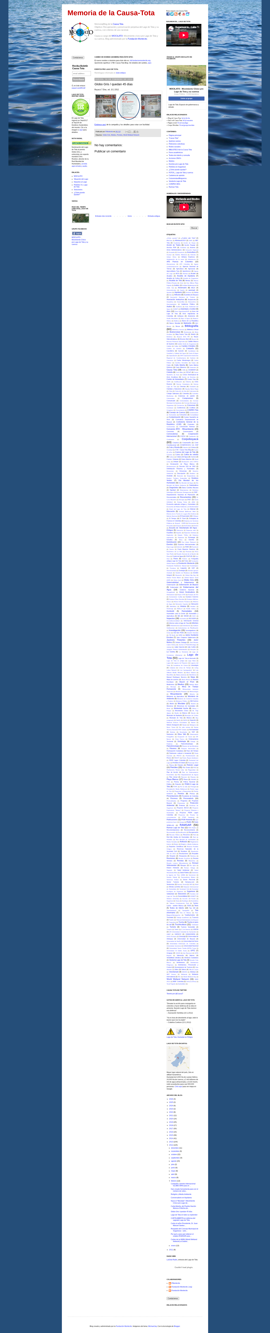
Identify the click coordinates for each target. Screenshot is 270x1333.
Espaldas (170, 532)
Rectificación (182, 832)
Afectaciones (171, 264)
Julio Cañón (191, 647)
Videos (183, 969)
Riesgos (183, 865)
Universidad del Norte (191, 941)
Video (176, 969)
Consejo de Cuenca (177, 412)
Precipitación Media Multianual (177, 789)
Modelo (193, 703)
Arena (196, 292)
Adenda (193, 254)
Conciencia (180, 405)
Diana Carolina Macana (190, 487)
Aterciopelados (171, 304)
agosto (174, 1161)
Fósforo (184, 559)
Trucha (181, 922)
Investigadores (191, 630)
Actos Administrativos (174, 250)
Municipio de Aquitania (174, 715)
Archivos (188, 292)
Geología (182, 570)
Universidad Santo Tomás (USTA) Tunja (182, 948)
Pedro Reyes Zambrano (190, 758)
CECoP (188, 372)
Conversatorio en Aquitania (181, 1198)
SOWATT (193, 896)
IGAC (194, 616)
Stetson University (173, 898)
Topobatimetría (171, 910)
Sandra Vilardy (172, 877)
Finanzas (189, 551)
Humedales (187, 611)
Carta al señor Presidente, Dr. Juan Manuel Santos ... (184, 1224)
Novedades (183, 732)
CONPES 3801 (174, 184)
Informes (195, 623)
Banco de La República (190, 321)
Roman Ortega (189, 868)
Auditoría (179, 306)
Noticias (172, 732)
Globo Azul (177, 580)
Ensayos (178, 525)
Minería (192, 694)
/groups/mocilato (188, 125)
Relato (176, 844)
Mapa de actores (172, 679)
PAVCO (179, 755)
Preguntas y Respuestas (183, 791)
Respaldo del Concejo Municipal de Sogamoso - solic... (184, 1230)
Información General (191, 621)
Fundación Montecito (137, 39)
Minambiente (176, 694)
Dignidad (173, 490)
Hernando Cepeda (182, 604)
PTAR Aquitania (188, 817)
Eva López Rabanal (189, 542)
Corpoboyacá (190, 439)
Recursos (186, 835)
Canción (181, 351)
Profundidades (171, 801)
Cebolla (170, 372)
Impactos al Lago (80, 182)
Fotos (186, 561)
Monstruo (170, 706)
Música (189, 718)
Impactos (171, 618)
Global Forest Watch (174, 577)
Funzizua (173, 568)
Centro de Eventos (188, 377)
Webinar (193, 972)
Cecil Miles (179, 372)
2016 (171, 1132)
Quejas (181, 822)
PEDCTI (176, 758)
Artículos (177, 295)
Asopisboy (170, 302)
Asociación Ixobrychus (175, 300)
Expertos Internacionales (186, 544)
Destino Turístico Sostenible (177, 478)
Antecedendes (171, 290)
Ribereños (192, 861)
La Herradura (183, 652)
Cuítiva (177, 454)
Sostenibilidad (182, 896)
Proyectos (181, 815)
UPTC (193, 951)
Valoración (180, 955)
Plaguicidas (191, 770)
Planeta (193, 777)
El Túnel (183, 518)
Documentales (171, 497)
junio (173, 1168)
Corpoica (176, 442)
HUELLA (180, 608)
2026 (171, 1099)
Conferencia (181, 408)
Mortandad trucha (181, 708)
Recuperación (193, 832)
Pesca (171, 765)
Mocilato (181, 703)
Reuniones (171, 858)
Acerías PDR (171, 247)
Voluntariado (174, 972)
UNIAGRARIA (190, 934)
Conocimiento (180, 410)
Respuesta (183, 856)
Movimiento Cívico (181, 710)
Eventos (170, 544)
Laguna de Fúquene (181, 663)
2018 (171, 1125)
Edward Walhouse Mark (187, 511)
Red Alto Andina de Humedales (178, 837)
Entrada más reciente (103, 216)
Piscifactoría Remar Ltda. (175, 770)
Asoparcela (192, 299)
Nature (193, 722)
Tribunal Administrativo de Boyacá (187, 920)
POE (168, 782)
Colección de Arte (181, 391)
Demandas (170, 471)
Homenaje (170, 608)
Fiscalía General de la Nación (186, 554)
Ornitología (181, 741)
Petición (180, 765)
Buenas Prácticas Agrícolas (176, 341)
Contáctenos (78, 58)
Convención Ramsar (187, 426)
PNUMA (193, 779)
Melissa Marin (193, 684)
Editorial (192, 509)
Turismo (173, 927)
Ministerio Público (181, 701)
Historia (183, 606)
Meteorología (194, 691)
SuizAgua (185, 901)
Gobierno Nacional (187, 590)
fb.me (181, 125)
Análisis (176, 285)
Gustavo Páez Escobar (176, 599)
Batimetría (187, 323)
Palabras (169, 744)
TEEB (189, 905)
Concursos (191, 405)
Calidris (169, 346)
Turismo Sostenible (188, 927)
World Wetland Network (131, 135)
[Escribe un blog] (129, 131)
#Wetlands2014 (180, 240)
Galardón (183, 568)
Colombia (186, 393)
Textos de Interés (177, 908)
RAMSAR (185, 824)
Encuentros (192, 523)
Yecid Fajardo (171, 984)
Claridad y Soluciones (174, 389)
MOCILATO (117, 36)
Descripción (181, 473)
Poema (176, 782)
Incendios (183, 618)
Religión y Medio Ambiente (189, 844)
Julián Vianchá (179, 647)
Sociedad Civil (184, 889)
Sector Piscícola (189, 879)
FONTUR (189, 556)
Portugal (193, 786)
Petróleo (174, 767)
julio (173, 1164)
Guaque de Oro (193, 594)
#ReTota (169, 240)
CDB (183, 370)
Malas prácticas (181, 675)
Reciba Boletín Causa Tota (80, 67)
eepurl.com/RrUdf (78, 88)
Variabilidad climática (174, 957)
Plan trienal (173, 777)
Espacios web (191, 530)
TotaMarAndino (190, 915)
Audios (169, 307)
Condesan (170, 408)
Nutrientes (170, 734)
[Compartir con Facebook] (134, 131)
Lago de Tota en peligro (175, 661)
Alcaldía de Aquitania (186, 276)
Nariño (178, 720)
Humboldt (170, 611)
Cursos (193, 457)
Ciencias (183, 386)
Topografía (185, 910)
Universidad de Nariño (174, 941)
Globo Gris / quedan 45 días (181, 1212)
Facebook (195, 547)
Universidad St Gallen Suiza (177, 950)
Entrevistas (187, 525)
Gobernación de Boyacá (188, 585)
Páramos (173, 748)
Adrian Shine (171, 257)
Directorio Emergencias (183, 492)
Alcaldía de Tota (175, 281)
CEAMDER (192, 370)
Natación (193, 720)
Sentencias (170, 884)
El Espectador (185, 516)
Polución (178, 784)
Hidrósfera (173, 606)
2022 (171, 1112)
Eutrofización (172, 542)
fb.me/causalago (182, 123)
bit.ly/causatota (188, 120)
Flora (168, 556)
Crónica (193, 447)
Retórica (193, 856)
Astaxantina (192, 302)
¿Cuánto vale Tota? (188, 238)
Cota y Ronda (174, 447)
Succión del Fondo (189, 898)
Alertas (187, 280)
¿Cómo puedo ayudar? (79, 194)
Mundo (193, 713)
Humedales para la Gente (176, 613)
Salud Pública (184, 872)
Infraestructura (175, 625)
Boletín (193, 334)
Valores (191, 955)
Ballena (176, 321)
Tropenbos (172, 922)
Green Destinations (187, 592)
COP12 (182, 436)
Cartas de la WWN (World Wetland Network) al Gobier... (184, 1240)
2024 (171, 1106)
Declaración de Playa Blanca (182, 464)
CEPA (168, 382)
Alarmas (185, 273)
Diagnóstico (173, 488)
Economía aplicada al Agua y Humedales (181, 504)
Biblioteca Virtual (192, 329)
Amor (181, 283)
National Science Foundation (177, 722)
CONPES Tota (192, 410)
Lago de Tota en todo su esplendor (184, 1215)
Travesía (195, 917)
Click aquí (178, 1087)
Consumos (183, 415)
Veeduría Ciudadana (191, 957)
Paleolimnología (173, 746)
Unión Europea (171, 936)
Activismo (183, 247)
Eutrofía (191, 540)
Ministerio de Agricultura (175, 696)
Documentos (185, 497)
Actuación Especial (191, 250)
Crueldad (170, 450)
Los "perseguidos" (186, 670)
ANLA (193, 288)
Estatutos (181, 537)
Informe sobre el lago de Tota (179, 623)
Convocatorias (172, 434)
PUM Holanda (186, 820)
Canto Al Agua (193, 353)
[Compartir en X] (132, 131)
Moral (168, 708)
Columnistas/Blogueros (178, 178)
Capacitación (173, 355)
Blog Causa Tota (181, 334)
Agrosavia (191, 269)
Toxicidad (170, 917)
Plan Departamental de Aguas (188, 774)
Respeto (172, 856)
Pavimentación (190, 755)
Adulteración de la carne (175, 259)
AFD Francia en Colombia (180, 262)
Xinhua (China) (191, 981)
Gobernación (171, 585)
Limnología (194, 665)
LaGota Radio (172, 1260)
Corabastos (170, 439)
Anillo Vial (170, 288)
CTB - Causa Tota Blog (183, 450)
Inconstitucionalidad (173, 621)
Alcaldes (169, 276)
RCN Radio (192, 827)
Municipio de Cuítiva (191, 715)
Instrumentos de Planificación (188, 628)
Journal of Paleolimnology (187, 644)
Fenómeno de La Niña (174, 551)
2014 (171, 1138)
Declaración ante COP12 (190, 461)
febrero (174, 1181)
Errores (196, 525)
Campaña (190, 348)
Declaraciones (171, 466)
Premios (119, 135)
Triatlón (171, 920)
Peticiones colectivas (177, 144)
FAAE (187, 547)
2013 (171, 1142)
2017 (171, 1129)
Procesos (174, 798)
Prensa (192, 793)
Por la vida (183, 786)
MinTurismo (194, 701)
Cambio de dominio (174, 348)
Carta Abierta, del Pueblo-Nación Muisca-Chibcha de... (183, 1207)
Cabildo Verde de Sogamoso (186, 344)
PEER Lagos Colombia (177, 760)
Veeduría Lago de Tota (177, 181)
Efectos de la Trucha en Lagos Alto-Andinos (181, 514)
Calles (176, 346)
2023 (171, 1109)
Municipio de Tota (176, 718)
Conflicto (192, 408)
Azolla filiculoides (172, 318)
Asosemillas (180, 302)
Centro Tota (191, 379)
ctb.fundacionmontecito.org (140, 60)
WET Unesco (171, 974)
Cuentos (169, 454)
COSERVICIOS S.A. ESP (189, 445)
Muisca (184, 713)
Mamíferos (192, 675)
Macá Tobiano (191, 672)
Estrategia (191, 537)
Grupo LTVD (181, 594)
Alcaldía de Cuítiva (173, 278)
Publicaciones (172, 820)
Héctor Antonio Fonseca (182, 601)
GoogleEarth (171, 592)
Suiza (177, 901)
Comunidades (184, 401)
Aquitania (178, 292)
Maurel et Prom (186, 682)
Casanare (193, 367)
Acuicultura (191, 252)
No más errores (184, 727)
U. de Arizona (185, 929)
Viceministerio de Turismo (183, 967)
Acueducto (180, 252)
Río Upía (193, 865)
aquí (149, 63)
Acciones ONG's (175, 158)
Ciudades (193, 386)
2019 (171, 1122)
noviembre (175, 1151)
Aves (168, 311)
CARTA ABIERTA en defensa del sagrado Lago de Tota (183, 1219)
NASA (185, 720)
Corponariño (186, 442)
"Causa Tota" (174, 138)
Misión (172, 703)
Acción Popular (189, 245)
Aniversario (182, 288)
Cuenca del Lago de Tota (185, 452)
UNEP (169, 934)
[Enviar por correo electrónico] (126, 131)
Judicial (169, 647)
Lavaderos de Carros (180, 665)
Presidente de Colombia (190, 796)
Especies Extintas (190, 532)
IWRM (180, 635)
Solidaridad (170, 894)
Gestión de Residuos (183, 573)
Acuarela (172, 252)
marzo (173, 1178)
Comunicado (171, 401)
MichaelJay (152, 1326)
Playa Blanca (172, 779)
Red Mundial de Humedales (186, 839)
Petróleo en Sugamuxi (177, 167)
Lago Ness (192, 661)
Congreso (170, 410)
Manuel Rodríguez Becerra (176, 677)
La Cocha (171, 652)
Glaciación (178, 575)
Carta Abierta (179, 365)
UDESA (195, 929)
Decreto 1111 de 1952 (187, 466)
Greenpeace (171, 594)
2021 (171, 1115)
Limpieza (172, 668)
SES (190, 884)
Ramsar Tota (173, 187)
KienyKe (193, 649)
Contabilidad (194, 415)
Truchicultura (180, 924)
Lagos (169, 663)
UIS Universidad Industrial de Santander (182, 932)
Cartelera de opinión (176, 175)
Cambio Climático (188, 346)
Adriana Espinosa (188, 257)
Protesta (182, 805)
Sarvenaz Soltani (173, 879)
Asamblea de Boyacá (191, 295)
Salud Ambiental (183, 870)
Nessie (184, 725)
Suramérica (194, 901)
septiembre (175, 1158)
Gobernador (174, 587)
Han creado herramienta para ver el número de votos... (184, 1190)
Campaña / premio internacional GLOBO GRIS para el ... (183, 1185)
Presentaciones (173, 796)
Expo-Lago (170, 547)
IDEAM (186, 616)
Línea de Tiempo (185, 668)
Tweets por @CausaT (175, 994)
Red (194, 835)
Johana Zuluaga (180, 642)
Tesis (196, 906)
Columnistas (171, 398)
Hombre (192, 606)
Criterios (185, 447)
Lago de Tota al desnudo (187, 658)
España (178, 532)
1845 (190, 240)
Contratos (191, 424)
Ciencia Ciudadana (182, 384)
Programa (184, 801)
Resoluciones (183, 853)
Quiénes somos (175, 141)
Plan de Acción (172, 772)
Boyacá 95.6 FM (183, 337)
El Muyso (195, 516)
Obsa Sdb (182, 734)
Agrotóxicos (187, 271)
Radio (189, 822)
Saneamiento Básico (188, 877)
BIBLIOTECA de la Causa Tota (180, 150)
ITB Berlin (172, 635)
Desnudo (180, 476)
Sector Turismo (173, 882)
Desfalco (192, 473)
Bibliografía (191, 325)
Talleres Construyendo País (179, 903)
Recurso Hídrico (174, 835)
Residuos (184, 851)
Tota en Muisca (185, 912)
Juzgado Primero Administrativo (177, 649)
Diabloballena (193, 485)
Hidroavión (194, 604)
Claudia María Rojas (191, 389)
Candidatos (191, 351)
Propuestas (181, 803)
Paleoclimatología (187, 744)
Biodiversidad (175, 332)
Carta (168, 365)
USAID (178, 953)
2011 (171, 1250)
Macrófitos (170, 675)
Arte (170, 295)
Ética (180, 540)
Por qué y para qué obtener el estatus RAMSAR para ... (182, 1235)
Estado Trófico (183, 535)
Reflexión (183, 842)
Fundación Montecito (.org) (182, 1287)
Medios (113, 135)
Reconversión (171, 832)
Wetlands (184, 974)
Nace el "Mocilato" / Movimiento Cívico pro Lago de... (183, 1202)
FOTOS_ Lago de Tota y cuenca (181, 173)
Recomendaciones (173, 830)
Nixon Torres (171, 727)
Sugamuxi (170, 901)
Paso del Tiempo (192, 751)
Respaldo (195, 853)
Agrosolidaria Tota (173, 271)
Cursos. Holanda (172, 459)
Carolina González (181, 363)
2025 (171, 1102)
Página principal (175, 135)
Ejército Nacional (172, 516)
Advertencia (192, 259)
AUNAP (175, 309)
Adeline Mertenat (181, 254)
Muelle (177, 713)
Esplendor (170, 535)
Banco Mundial (174, 323)
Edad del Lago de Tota (177, 509)
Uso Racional (187, 953)
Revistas (180, 861)
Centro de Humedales (175, 379)
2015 (171, 1135)
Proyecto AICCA (182, 808)
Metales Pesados (181, 691)
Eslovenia (180, 530)
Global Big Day (190, 575)
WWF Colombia (178, 981)
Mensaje (173, 687)
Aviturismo (191, 316)
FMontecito (109, 131)
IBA (179, 616)
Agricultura (180, 269)
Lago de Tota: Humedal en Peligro (180, 1037)
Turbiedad (195, 924)
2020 (171, 1119)
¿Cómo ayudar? (172, 238)
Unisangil (182, 936)
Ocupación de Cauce (184, 736)
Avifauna (180, 316)
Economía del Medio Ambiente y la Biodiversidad (182, 506)
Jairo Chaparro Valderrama (185, 637)
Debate (175, 461)
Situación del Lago (81, 179)
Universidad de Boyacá (186, 939)
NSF (193, 732)
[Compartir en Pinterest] (137, 131)
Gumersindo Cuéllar (175, 597)
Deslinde (170, 476)
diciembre (175, 1148)
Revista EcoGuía (184, 858)
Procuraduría (188, 798)
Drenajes (181, 499)
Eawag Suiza (182, 502)
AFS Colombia (184, 264)
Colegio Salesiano (173, 393)
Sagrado (169, 870)
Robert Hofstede (173, 868)
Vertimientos (180, 962)
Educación (171, 511)
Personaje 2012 (193, 763)
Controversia (171, 426)
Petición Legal (192, 765)
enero (173, 1246)
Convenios (170, 431)
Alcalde (193, 273)
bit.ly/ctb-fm (186, 118)
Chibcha (188, 382)
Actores (192, 247)
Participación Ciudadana (175, 751)
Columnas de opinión (186, 396)
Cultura (171, 457)
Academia (177, 243)
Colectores (192, 391)
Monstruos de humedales (186, 706)
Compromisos (187, 398)
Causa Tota (118, 24)
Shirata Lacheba (174, 887)
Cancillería (170, 351)
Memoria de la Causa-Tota (111, 13)
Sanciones (192, 875)
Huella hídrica (191, 608)
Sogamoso (191, 891)
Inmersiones (186, 625)
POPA (175, 786)
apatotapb (191, 290)
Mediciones (170, 684)
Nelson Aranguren (173, 725)
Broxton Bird (184, 339)
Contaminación (175, 417)
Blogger (177, 1326)
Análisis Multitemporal (189, 285)
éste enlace (121, 73)
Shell (196, 884)
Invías (169, 633)
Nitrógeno (193, 725)
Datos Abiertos (186, 459)
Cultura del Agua (182, 457)
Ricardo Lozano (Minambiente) (177, 863)
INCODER (192, 618)
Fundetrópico (194, 566)
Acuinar (169, 254)
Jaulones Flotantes (176, 640)
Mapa (193, 677)
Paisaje (193, 741)
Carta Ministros (181, 367)
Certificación (178, 382)
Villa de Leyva (193, 969)
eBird (193, 502)
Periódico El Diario (179, 763)
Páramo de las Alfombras (190, 746)
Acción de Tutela (174, 245)
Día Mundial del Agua (186, 483)
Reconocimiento (189, 830)
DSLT (189, 499)
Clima (170, 391)
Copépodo (192, 436)
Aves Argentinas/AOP (182, 311)
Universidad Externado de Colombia (182, 943)
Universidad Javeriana (174, 946)
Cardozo (192, 358)
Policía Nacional (189, 782)
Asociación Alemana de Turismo (182, 297)
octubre (174, 1154)
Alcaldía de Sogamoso (190, 278)
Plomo (186, 779)
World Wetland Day (189, 976)
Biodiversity (187, 332)
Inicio (130, 216)
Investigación (175, 630)
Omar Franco (179, 739)
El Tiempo (172, 518)
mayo (173, 1171)
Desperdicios (191, 476)
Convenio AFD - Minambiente (180, 429)
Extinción (179, 547)
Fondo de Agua (178, 556)
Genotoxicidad (171, 570)
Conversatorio (188, 431)
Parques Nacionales (188, 748)
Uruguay (170, 953)
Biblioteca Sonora (178, 329)
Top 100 (192, 908)
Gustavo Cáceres (192, 597)
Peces (169, 758)
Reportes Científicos (176, 846)
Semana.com (189, 882)
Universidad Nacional (191, 946)
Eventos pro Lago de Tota (178, 164)
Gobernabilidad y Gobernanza (180, 582)
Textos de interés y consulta (179, 155)
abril (173, 1174)
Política (169, 784)
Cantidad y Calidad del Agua (176, 353)
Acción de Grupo (190, 243)
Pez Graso (186, 767)
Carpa (193, 363)
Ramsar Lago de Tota (175, 828)
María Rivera (186, 679)
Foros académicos (176, 152)
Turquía (169, 929)
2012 (171, 1145)
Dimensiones (184, 490)
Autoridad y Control (188, 309)
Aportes (169, 292)
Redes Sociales (172, 842)
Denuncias (183, 471)
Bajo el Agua (185, 318)
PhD (194, 767)
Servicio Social (182, 884)
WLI (179, 976)
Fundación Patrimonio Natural (177, 566)
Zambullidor (181, 984)
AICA (177, 273)
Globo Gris (106, 135)
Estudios (170, 540)
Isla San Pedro (179, 633)
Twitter (177, 929)
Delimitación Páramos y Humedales (181, 468)
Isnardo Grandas (192, 633)
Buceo (194, 339)
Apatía (182, 290)
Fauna (171, 549)
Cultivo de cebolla (191, 455)
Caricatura (170, 360)
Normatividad (193, 729)
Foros (176, 559)
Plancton (184, 777)
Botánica (169, 337)
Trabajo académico (182, 917)
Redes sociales (175, 147)
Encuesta (170, 525)
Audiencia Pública (188, 304)
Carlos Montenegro (183, 360)
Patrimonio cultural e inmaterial (180, 753)
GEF (193, 568)
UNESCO (178, 934)
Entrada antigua (154, 216)
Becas (178, 326)
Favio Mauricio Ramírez (186, 549)
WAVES (184, 972)
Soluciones (78, 190)
